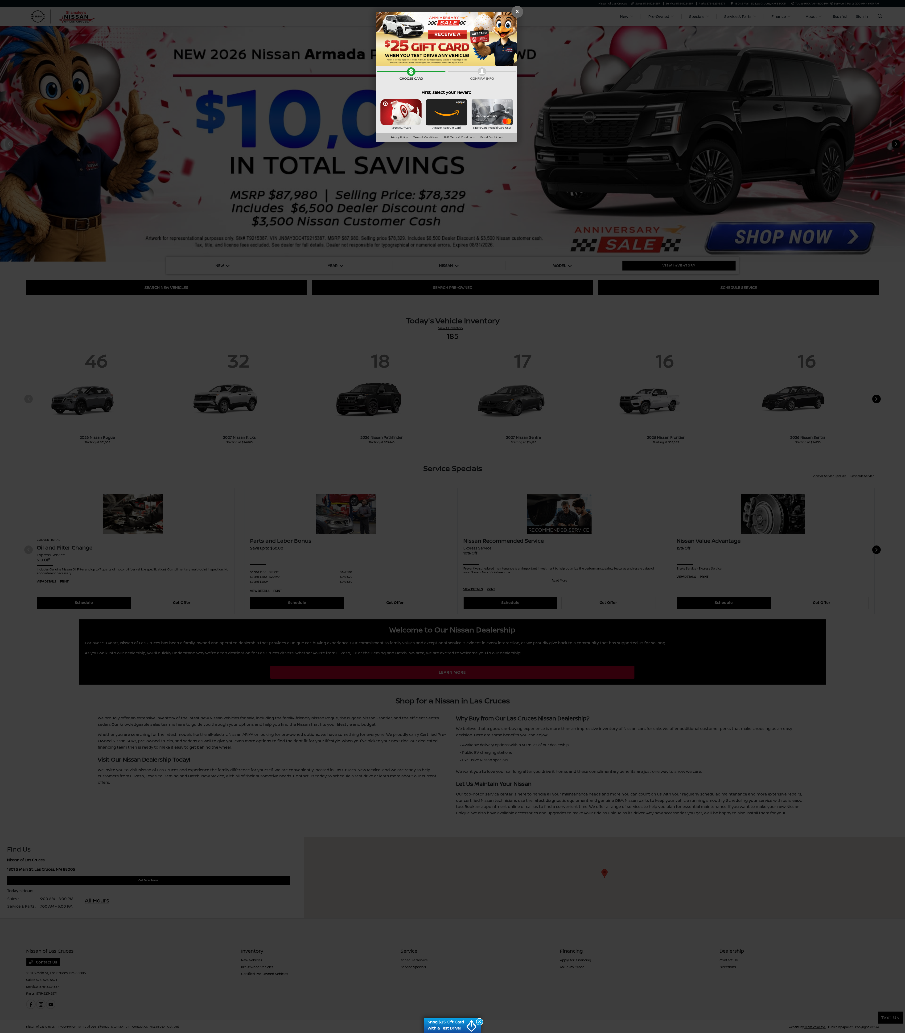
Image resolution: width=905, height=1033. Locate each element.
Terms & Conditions (425, 137)
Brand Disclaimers (491, 137)
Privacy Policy (399, 137)
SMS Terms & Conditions (459, 137)
